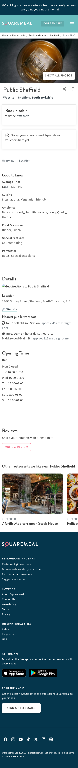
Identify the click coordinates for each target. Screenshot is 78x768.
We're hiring (9, 604)
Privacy (6, 614)
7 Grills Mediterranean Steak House (30, 523)
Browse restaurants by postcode (21, 569)
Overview (8, 160)
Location (24, 160)
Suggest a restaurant (14, 579)
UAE (4, 639)
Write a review (16, 447)
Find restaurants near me (17, 574)
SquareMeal (17, 24)
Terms (5, 609)
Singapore (8, 634)
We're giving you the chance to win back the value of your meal (39, 7)
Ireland (6, 629)
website (23, 116)
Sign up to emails (21, 708)
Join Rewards (53, 23)
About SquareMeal (13, 594)
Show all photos (58, 75)
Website (8, 97)
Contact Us (8, 599)
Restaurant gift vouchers (16, 564)
